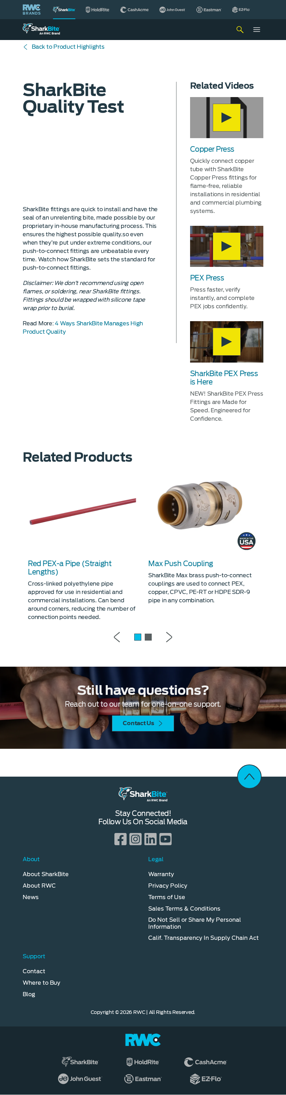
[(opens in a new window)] (98, 9)
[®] (64, 9)
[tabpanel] (83, 545)
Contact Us (138, 723)
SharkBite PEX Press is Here (224, 378)
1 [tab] (137, 637)
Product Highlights (68, 46)
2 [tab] (148, 637)
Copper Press (212, 149)
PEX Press (207, 278)
